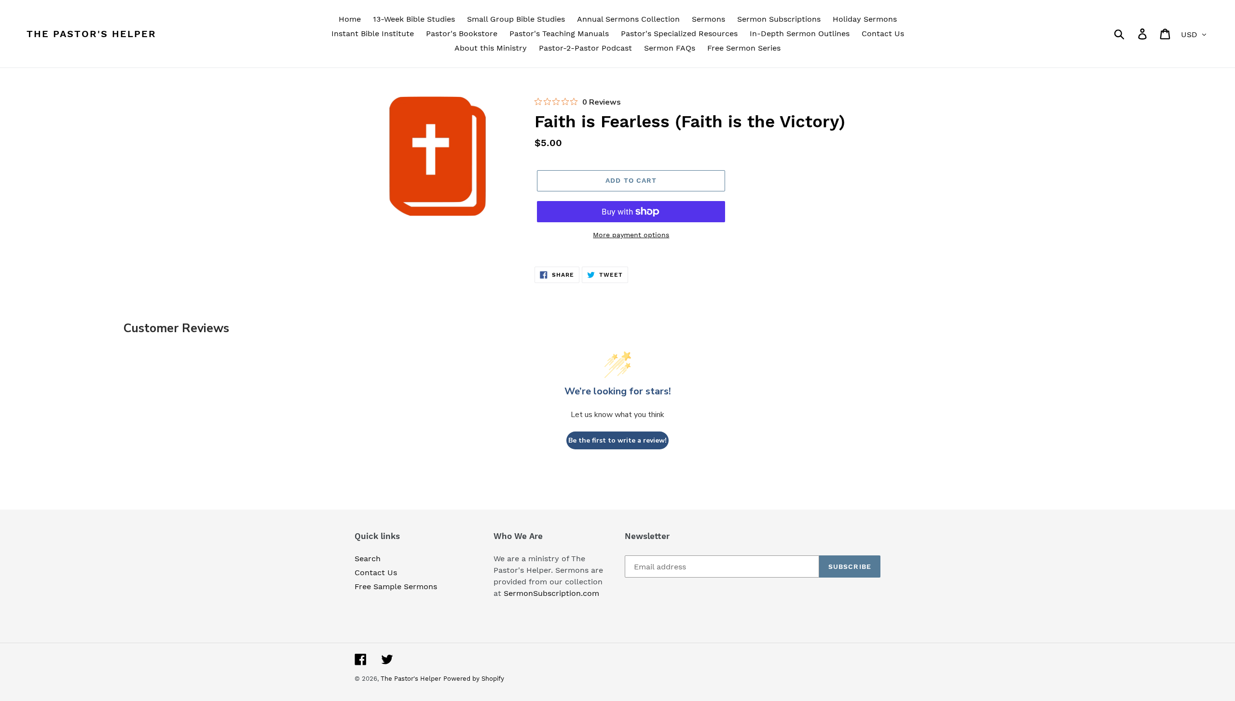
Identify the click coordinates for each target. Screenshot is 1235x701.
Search (368, 558)
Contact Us (376, 572)
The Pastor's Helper (91, 34)
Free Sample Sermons (396, 586)
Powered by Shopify (473, 678)
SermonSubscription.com (551, 593)
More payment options (631, 235)
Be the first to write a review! (617, 440)
